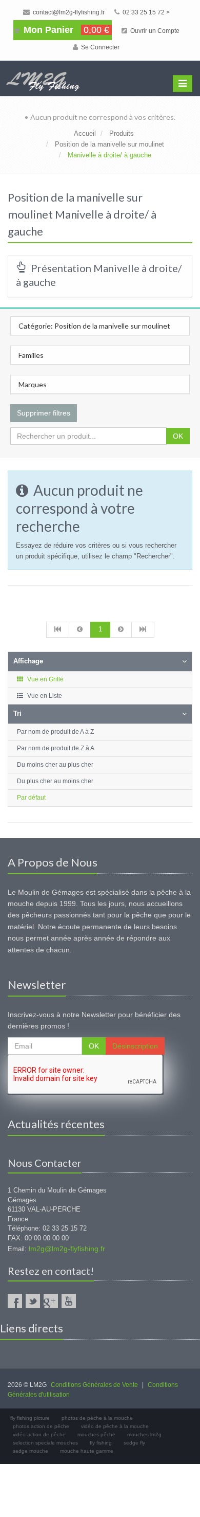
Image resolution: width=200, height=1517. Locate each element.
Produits (121, 133)
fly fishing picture (30, 1418)
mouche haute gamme (86, 1451)
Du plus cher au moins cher (55, 781)
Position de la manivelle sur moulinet (109, 144)
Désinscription (135, 1046)
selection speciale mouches (45, 1443)
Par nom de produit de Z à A (55, 748)
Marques (32, 384)
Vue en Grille (45, 679)
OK (178, 436)
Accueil (85, 133)
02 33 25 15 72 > (145, 12)
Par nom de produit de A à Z (55, 731)
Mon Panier (65, 30)
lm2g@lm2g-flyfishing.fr (67, 1248)
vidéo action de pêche (39, 1434)
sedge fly (134, 1443)
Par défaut (31, 797)
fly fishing (101, 1443)
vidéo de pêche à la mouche (115, 1426)
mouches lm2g (144, 1434)
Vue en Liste (44, 695)
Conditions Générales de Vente (94, 1384)
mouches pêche (96, 1434)
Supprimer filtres (43, 413)
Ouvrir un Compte (154, 30)
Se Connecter (99, 47)
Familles (31, 355)
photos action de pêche (41, 1426)
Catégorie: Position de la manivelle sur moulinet (94, 325)
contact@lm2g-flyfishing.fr (68, 12)
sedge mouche (30, 1451)
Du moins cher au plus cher (55, 764)
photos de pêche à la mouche (97, 1418)
